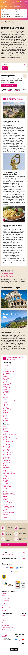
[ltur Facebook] (16, 640)
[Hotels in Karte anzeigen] (25, 64)
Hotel (10, 6)
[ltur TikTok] (23, 644)
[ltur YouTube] (23, 640)
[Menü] (13, 583)
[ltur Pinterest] (19, 644)
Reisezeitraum (5, 14)
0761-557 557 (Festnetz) (11, 91)
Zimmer (17, 14)
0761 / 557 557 (7, 555)
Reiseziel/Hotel (5, 10)
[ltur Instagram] (19, 640)
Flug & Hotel (4, 6)
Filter (4, 68)
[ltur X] (16, 644)
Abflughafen (18, 10)
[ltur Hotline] (21, 2)
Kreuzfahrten (17, 6)
